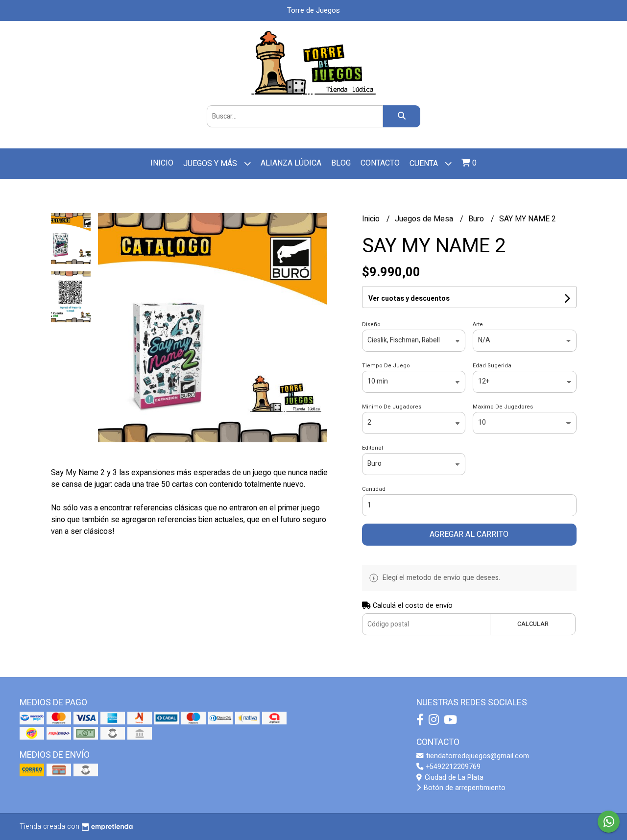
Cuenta (425, 163)
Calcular (533, 624)
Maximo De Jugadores (503, 407)
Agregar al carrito (469, 534)
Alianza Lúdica (291, 163)
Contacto (380, 163)
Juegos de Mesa (425, 219)
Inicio (161, 163)
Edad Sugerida (492, 365)
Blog (341, 163)
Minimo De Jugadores (391, 407)
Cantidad (374, 489)
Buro (477, 219)
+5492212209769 (452, 767)
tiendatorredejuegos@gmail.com (476, 756)
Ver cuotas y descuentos (409, 298)
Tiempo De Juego (386, 365)
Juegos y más (211, 163)
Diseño (371, 324)
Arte (478, 324)
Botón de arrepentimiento (464, 788)
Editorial (372, 448)
